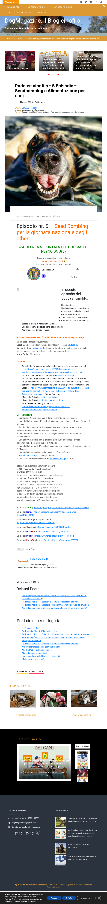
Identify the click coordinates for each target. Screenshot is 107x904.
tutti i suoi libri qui (50, 397)
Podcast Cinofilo (36, 671)
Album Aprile (39, 348)
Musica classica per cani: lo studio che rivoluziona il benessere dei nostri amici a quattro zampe (82, 833)
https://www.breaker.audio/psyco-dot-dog (54, 536)
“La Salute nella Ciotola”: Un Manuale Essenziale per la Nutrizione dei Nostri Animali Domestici (20, 64)
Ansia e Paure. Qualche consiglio (37, 650)
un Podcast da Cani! (31, 598)
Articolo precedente (26, 715)
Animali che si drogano (32, 394)
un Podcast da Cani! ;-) (32, 628)
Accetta (54, 898)
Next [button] (86, 746)
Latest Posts (30, 549)
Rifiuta (69, 898)
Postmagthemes (53, 887)
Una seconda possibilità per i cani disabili (41, 656)
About (20, 549)
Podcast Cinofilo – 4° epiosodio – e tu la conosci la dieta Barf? (50, 602)
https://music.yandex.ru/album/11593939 (36, 522)
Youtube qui (73, 345)
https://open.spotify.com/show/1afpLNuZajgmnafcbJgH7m (61, 507)
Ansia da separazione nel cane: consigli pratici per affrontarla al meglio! (54, 608)
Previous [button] (80, 746)
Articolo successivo (81, 715)
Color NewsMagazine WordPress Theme (72, 884)
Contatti (41, 12)
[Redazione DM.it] (23, 560)
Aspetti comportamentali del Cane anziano (41, 647)
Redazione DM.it (30, 108)
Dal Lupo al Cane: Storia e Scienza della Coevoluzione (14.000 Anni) (87, 64)
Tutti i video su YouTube (52, 400)
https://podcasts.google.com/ (56, 531)
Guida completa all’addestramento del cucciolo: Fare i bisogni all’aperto (54, 595)
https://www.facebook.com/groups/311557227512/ (46, 406)
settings (33, 901)
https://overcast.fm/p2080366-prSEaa (54, 527)
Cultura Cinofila (36, 7)
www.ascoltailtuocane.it (52, 261)
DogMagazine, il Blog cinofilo (42, 20)
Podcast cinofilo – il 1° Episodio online (39, 631)
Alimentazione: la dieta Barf (34, 653)
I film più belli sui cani (19, 12)
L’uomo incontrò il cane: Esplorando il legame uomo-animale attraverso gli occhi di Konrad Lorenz (53, 62)
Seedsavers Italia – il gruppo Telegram (39, 409)
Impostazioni (86, 898)
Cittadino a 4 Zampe (65, 375)
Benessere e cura (62, 7)
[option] (83, 38)
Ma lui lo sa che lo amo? (33, 659)
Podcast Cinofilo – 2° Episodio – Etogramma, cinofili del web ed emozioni (55, 605)
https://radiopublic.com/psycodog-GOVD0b (58, 540)
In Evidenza (13, 7)
